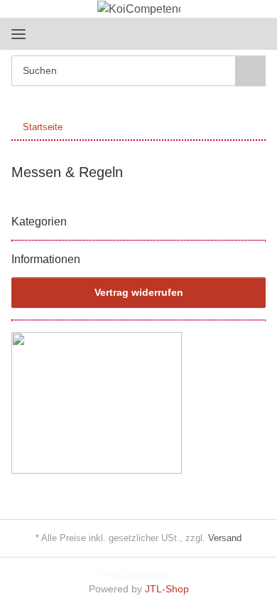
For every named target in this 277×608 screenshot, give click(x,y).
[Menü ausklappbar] (18, 34)
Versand (224, 538)
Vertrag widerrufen (138, 292)
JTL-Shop (167, 588)
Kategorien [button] (39, 221)
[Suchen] (250, 70)
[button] (209, 33)
